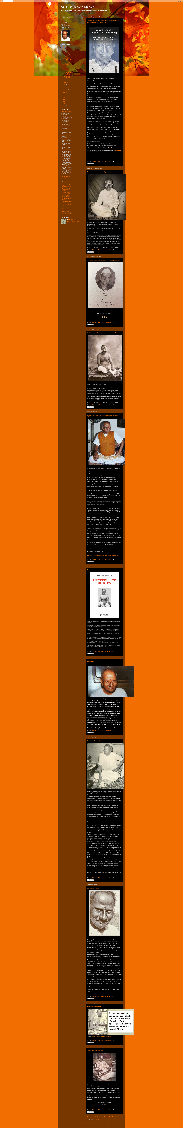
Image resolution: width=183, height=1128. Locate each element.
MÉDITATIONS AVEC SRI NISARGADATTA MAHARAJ (66, 189)
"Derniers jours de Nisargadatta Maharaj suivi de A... (67, 58)
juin (65, 84)
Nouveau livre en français (94, 570)
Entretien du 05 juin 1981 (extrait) (96, 740)
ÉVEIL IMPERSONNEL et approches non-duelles (101, 1036)
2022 (64, 50)
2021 (64, 52)
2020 (64, 92)
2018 (64, 96)
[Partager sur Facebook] (92, 163)
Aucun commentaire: (106, 161)
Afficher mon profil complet (73, 221)
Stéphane (70, 219)
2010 (64, 103)
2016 (64, 99)
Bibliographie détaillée (66, 111)
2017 (64, 97)
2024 (64, 48)
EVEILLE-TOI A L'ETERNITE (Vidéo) (66, 186)
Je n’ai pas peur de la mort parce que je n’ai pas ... (67, 78)
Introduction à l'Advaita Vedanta (65, 209)
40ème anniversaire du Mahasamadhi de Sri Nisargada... (67, 71)
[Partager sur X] (90, 163)
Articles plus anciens (115, 1116)
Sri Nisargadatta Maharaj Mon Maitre (66, 193)
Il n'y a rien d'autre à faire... (94, 1006)
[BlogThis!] (89, 163)
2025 (64, 46)
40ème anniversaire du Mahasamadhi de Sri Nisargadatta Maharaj (104, 260)
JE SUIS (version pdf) (66, 184)
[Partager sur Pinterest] (93, 163)
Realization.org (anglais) (64, 206)
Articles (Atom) (97, 1119)
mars (65, 86)
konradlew (97, 1125)
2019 (64, 94)
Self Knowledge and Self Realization (65, 177)
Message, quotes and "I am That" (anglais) (66, 203)
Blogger (107, 1125)
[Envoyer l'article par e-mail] (113, 161)
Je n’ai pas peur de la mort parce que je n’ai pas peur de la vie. (103, 332)
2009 (64, 105)
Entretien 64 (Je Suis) (93, 661)
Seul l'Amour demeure (66, 213)
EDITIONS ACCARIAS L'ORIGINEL (94, 648)
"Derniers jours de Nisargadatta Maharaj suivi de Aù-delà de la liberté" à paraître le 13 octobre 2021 (103, 21)
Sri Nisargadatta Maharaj (78, 6)
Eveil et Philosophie (65, 211)
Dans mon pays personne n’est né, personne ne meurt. (101, 172)
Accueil (104, 1116)
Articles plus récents (93, 1116)
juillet (65, 82)
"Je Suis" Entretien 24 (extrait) (95, 1050)
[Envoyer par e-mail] (88, 163)
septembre (66, 54)
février (65, 87)
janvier (65, 89)
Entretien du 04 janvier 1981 (94, 888)
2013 (64, 101)
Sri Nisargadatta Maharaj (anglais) (65, 196)
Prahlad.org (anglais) (66, 201)
